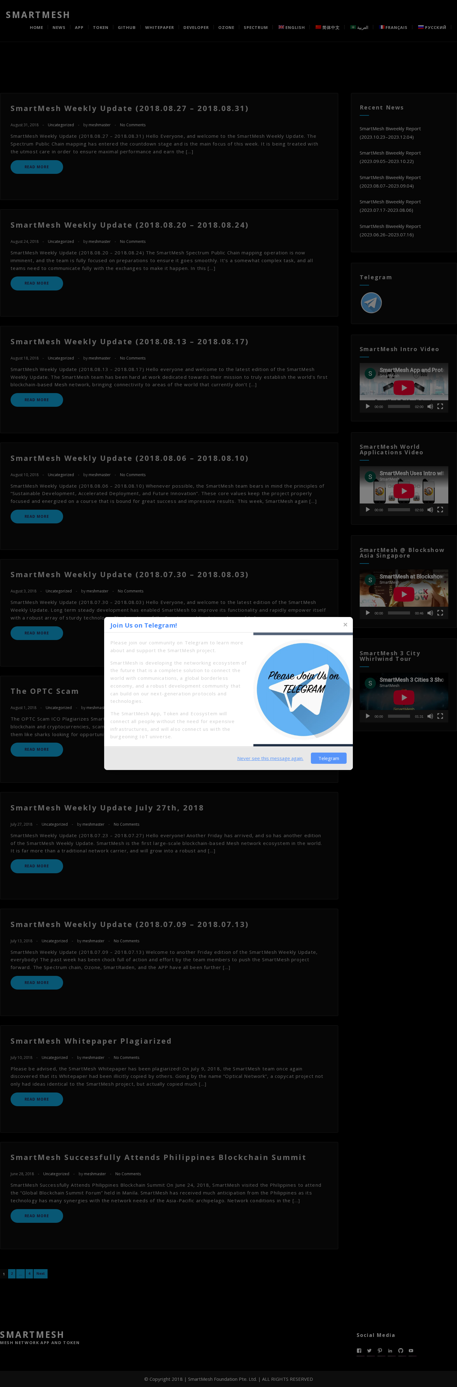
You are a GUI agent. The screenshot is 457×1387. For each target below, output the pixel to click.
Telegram (328, 758)
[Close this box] (345, 624)
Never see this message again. (270, 758)
